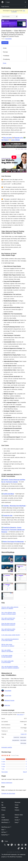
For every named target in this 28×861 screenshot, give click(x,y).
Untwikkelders (5, 820)
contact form (16, 737)
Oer (2, 802)
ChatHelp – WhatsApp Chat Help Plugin (14, 505)
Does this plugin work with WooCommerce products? (8, 624)
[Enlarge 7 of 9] (11, 584)
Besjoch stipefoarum (6, 782)
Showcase (17, 802)
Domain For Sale (7, 515)
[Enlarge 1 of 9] (11, 556)
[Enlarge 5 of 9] (11, 575)
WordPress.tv (5, 822)
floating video (23, 737)
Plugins (16, 807)
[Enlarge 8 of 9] (24, 584)
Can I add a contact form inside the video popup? (8, 618)
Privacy (3, 810)
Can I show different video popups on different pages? (8, 613)
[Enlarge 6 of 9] (24, 575)
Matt (3, 829)
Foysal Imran (7, 695)
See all (25, 772)
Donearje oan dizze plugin (8, 793)
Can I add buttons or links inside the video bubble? (8, 629)
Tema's (16, 805)
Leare (2, 814)
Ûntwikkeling (6, 59)
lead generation (15, 740)
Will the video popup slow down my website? (7, 645)
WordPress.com (6, 827)
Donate (17, 820)
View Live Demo (7, 137)
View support (20, 714)
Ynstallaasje (6, 55)
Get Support (4, 140)
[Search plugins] (16, 16)
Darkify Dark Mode (8, 493)
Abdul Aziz (7, 705)
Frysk (6, 841)
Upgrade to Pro (18, 137)
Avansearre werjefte (6, 747)
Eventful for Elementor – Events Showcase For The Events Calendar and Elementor (12, 530)
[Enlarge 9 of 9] (11, 593)
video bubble (23, 740)
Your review (4, 772)
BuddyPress (5, 834)
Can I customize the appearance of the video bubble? (10, 639)
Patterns (17, 810)
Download (4, 42)
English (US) (24, 734)
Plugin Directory (5, 6)
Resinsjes (5, 52)
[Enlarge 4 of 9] (24, 566)
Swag (17, 822)
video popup (23, 743)
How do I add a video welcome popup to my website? (9, 607)
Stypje (4, 63)
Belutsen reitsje (19, 814)
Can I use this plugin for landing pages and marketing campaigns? (10, 667)
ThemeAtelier (8, 38)
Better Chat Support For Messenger (13, 541)
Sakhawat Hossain (9, 700)
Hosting (3, 807)
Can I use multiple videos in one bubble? (7, 650)
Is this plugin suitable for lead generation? (6, 656)
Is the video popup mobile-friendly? (10, 635)
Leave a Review (15, 140)
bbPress (4, 832)
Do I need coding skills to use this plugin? (7, 661)
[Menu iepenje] (25, 2)
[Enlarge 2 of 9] (24, 556)
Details (5, 48)
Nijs (2, 805)
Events (16, 817)
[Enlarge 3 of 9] (11, 566)
